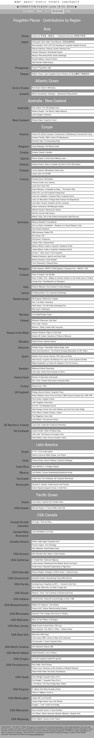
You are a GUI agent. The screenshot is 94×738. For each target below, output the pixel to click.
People (41, 2)
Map (40, 11)
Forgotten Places (34, 7)
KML (68, 11)
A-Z (47, 11)
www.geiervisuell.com (36, 734)
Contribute (71, 2)
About (28, 2)
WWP (17, 2)
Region (58, 11)
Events (54, 2)
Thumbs (28, 11)
